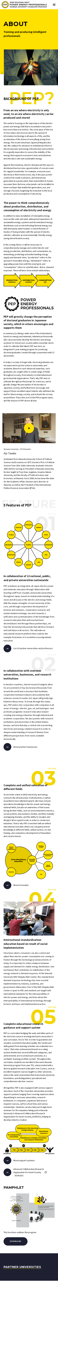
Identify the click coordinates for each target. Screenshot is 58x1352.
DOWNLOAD (15, 1241)
